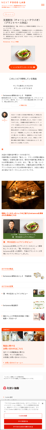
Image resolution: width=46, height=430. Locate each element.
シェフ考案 (15, 42)
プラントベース (8, 14)
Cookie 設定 (9, 397)
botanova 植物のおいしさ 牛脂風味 (17, 95)
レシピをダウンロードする (23, 67)
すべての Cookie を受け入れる (23, 427)
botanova (7, 42)
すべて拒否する (23, 421)
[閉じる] (42, 403)
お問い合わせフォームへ (14, 363)
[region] (23, 415)
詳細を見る (24, 105)
